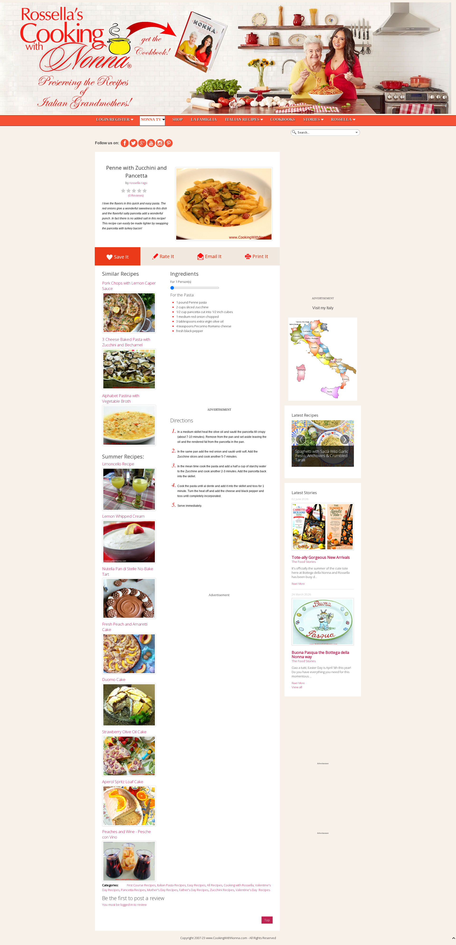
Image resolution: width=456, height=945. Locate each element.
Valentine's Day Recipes (253, 890)
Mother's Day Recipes (162, 890)
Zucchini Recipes (222, 890)
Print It (260, 255)
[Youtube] (151, 143)
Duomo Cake (113, 679)
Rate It (167, 255)
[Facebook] (125, 143)
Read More (298, 583)
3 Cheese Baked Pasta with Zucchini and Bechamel (126, 342)
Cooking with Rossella (239, 885)
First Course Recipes (141, 885)
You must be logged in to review (124, 904)
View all (297, 687)
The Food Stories (304, 561)
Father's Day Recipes (193, 890)
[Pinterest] (168, 143)
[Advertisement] (219, 372)
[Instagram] (160, 143)
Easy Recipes (196, 885)
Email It (213, 255)
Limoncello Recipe (118, 464)
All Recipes (214, 885)
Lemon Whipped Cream (123, 516)
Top (267, 920)
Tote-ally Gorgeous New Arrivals (321, 557)
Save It (121, 257)
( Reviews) (135, 195)
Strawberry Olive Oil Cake (124, 731)
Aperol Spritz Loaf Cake (122, 781)
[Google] (142, 143)
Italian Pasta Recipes (171, 885)
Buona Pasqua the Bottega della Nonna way (320, 654)
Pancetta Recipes (133, 890)
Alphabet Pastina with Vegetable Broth (120, 398)
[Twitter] (133, 143)
